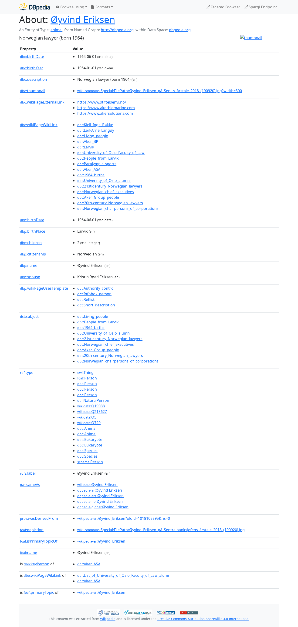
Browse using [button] (71, 7)
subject (29, 316)
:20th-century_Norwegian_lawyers (110, 202)
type (26, 372)
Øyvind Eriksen (83, 19)
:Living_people (92, 135)
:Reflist (86, 299)
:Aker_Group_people (98, 197)
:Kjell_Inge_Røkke (95, 124)
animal (56, 29)
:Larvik (85, 147)
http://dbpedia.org (117, 29)
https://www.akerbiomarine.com (106, 107)
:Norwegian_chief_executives (105, 191)
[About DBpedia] (34, 7)
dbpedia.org (180, 29)
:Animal (86, 428)
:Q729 (89, 422)
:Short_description (96, 305)
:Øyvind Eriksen (97, 484)
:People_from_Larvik (98, 158)
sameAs (30, 484)
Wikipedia (107, 619)
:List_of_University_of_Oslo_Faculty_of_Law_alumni (124, 575)
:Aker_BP (87, 141)
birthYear (31, 67)
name (28, 265)
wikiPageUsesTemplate (44, 288)
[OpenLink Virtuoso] (108, 612)
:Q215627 (92, 411)
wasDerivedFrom (39, 518)
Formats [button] (102, 7)
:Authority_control (96, 288)
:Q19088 (91, 406)
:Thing (85, 372)
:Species (87, 450)
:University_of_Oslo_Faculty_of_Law (111, 152)
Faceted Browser (225, 7)
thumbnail (32, 90)
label (28, 473)
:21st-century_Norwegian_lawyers (109, 186)
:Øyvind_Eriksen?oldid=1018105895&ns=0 (123, 518)
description (33, 79)
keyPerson (36, 564)
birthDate (32, 56)
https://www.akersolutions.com (105, 113)
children (31, 242)
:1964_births (91, 175)
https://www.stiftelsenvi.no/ (101, 102)
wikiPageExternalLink (42, 102)
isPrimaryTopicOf (39, 541)
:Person (87, 378)
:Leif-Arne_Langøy (95, 130)
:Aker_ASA (88, 169)
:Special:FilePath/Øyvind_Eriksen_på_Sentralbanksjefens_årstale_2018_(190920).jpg (161, 529)
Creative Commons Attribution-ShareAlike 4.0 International (203, 619)
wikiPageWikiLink (39, 124)
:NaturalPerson (93, 400)
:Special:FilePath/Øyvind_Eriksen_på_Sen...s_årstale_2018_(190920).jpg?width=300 (159, 90)
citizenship (33, 254)
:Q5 (86, 417)
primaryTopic (39, 592)
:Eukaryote (89, 439)
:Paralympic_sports (96, 163)
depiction (32, 529)
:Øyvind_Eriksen (101, 541)
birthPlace (32, 231)
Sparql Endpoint (262, 7)
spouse (30, 276)
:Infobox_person (94, 293)
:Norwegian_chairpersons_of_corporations (118, 208)
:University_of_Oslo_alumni (104, 180)
